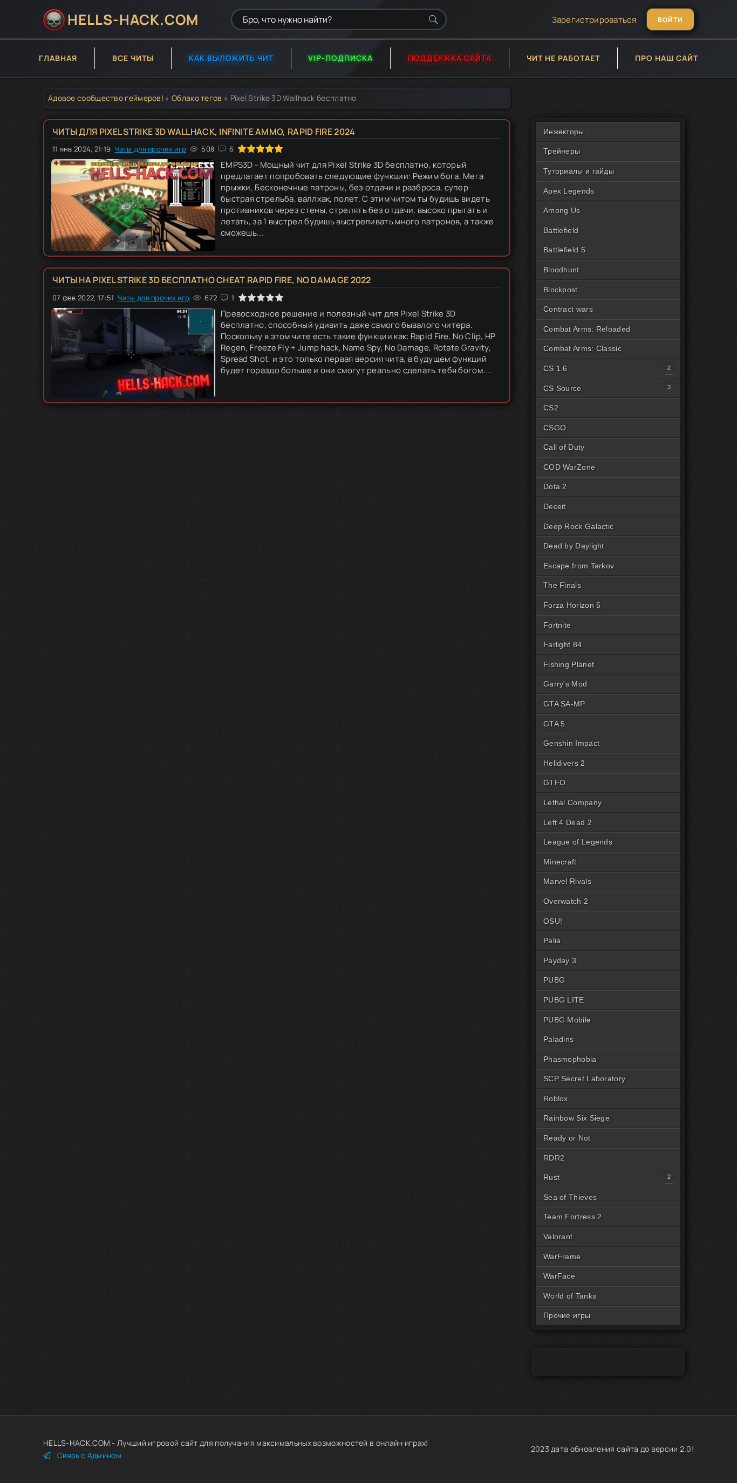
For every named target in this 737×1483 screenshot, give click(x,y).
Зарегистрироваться (594, 19)
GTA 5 (554, 723)
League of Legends (577, 841)
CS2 (550, 407)
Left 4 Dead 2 (567, 822)
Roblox (555, 1098)
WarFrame (562, 1256)
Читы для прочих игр (150, 149)
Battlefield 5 (564, 249)
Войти (670, 19)
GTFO (554, 782)
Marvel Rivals (567, 881)
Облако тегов (197, 98)
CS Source (562, 388)
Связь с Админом (89, 1455)
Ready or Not (567, 1138)
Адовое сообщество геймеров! (105, 98)
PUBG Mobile (567, 1019)
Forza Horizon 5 (572, 605)
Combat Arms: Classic (582, 348)
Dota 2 (555, 486)
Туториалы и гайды (578, 171)
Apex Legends (569, 191)
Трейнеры (561, 151)
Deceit (554, 506)
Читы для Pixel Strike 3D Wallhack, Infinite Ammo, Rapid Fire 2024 (204, 132)
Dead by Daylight (573, 545)
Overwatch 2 (565, 901)
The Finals (562, 585)
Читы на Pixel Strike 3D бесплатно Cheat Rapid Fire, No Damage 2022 (211, 280)
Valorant (557, 1236)
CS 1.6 (555, 368)
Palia (552, 940)
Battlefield (560, 230)
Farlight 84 (562, 644)
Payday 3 (559, 960)
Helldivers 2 (564, 763)
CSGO (554, 427)
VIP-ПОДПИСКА (340, 58)
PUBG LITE (563, 999)
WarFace (559, 1276)
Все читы (133, 58)
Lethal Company (572, 802)
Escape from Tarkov (578, 565)
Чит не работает (563, 58)
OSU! (552, 921)
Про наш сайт (666, 58)
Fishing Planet (568, 664)
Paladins (558, 1039)
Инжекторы (563, 131)
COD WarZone (569, 467)
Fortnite (557, 625)
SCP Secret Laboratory (584, 1078)
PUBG (554, 980)
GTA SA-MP (564, 703)
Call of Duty (564, 447)
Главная (58, 58)
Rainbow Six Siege (576, 1118)
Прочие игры (566, 1315)
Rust (551, 1177)
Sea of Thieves (570, 1197)
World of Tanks (569, 1296)
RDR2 (553, 1158)
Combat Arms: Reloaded (586, 329)
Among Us (561, 210)
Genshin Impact (571, 743)
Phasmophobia (570, 1059)
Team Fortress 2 (572, 1216)
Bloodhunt (561, 269)
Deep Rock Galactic (578, 526)
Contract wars (568, 309)
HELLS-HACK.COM (133, 19)
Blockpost (560, 289)
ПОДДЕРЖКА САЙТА (450, 58)
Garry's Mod (565, 683)
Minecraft (560, 861)
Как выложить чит (231, 58)
